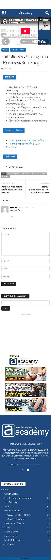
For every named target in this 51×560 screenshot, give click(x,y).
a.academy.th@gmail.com (31, 465)
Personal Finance (18, 49)
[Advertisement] (25, 4)
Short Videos (7, 544)
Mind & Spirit (10, 536)
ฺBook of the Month (13, 540)
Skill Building (10, 502)
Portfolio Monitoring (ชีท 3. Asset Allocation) (23, 145)
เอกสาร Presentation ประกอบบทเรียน (26, 140)
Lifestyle (5, 528)
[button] (46, 13)
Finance (5, 49)
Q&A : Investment (16, 519)
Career (4, 490)
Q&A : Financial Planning (19, 515)
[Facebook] (23, 470)
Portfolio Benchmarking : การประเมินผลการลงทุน (39, 190)
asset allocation (14, 174)
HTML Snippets (14, 558)
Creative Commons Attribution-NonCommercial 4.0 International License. (27, 457)
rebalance (5, 176)
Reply (12, 217)
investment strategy (39, 174)
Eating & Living (11, 532)
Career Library (11, 494)
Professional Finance (14, 523)
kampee (13, 207)
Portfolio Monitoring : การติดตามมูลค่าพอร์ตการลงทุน (12, 190)
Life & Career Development (17, 498)
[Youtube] (28, 470)
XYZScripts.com (36, 558)
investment (26, 174)
